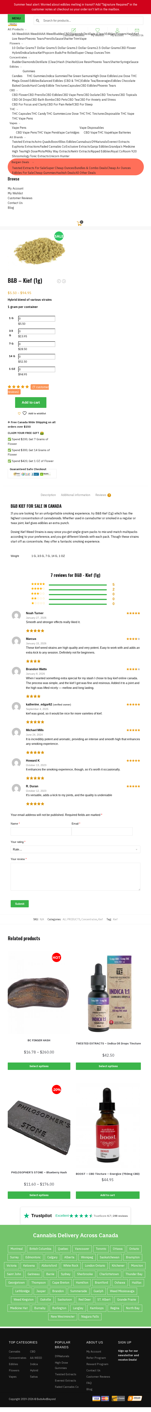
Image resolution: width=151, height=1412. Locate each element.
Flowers (14, 1370)
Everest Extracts (65, 1380)
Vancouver (82, 1249)
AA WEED (36, 1358)
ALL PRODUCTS (71, 919)
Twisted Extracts (65, 1374)
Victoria (12, 1265)
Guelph (98, 1291)
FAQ (89, 1383)
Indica (34, 1364)
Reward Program (97, 1364)
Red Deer (84, 1299)
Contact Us (137, 35)
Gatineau (34, 1274)
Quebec (63, 1249)
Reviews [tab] (100, 495)
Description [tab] (48, 495)
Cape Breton (60, 1282)
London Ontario (95, 1265)
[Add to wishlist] (9, 954)
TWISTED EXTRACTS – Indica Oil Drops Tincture (108, 1043)
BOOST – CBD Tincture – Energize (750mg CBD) (108, 1174)
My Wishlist (97, 35)
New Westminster (63, 1316)
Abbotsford (49, 1265)
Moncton (137, 1265)
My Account (15, 188)
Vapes (13, 1376)
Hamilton (82, 1282)
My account (117, 35)
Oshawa (120, 1282)
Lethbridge (22, 1291)
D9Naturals (62, 1356)
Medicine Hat (19, 1308)
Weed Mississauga (122, 1291)
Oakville (45, 1299)
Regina (114, 1308)
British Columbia (40, 1249)
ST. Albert (103, 1299)
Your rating (18, 841)
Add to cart (31, 402)
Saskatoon (65, 1299)
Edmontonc (33, 1257)
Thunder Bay (134, 1274)
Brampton (133, 1257)
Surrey (14, 1257)
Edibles (13, 1364)
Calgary (52, 1257)
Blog (11, 207)
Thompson (38, 1282)
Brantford (101, 1282)
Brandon (58, 1291)
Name (15, 823)
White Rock (70, 1265)
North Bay (133, 1308)
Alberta (69, 1257)
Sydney (66, 1274)
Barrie (50, 1274)
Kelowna (29, 1265)
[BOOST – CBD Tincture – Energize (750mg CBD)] (108, 1125)
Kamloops (97, 1308)
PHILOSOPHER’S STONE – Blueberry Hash (39, 1172)
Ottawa (118, 1249)
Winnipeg (87, 1257)
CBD (32, 1351)
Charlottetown (109, 1274)
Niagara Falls (90, 1316)
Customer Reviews (73, 35)
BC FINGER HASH (39, 1040)
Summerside (78, 1291)
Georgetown (16, 1282)
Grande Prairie (126, 1299)
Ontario (134, 1249)
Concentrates (89, 919)
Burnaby (40, 1308)
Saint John (14, 1274)
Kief (100, 919)
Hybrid (34, 1370)
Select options (39, 1066)
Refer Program (96, 1358)
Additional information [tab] (75, 495)
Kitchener (118, 1265)
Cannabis (14, 1351)
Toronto (101, 1249)
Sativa (34, 1376)
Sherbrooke (85, 1274)
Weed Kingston (24, 1299)
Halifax (136, 1282)
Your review (19, 859)
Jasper (41, 1291)
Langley (78, 1308)
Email (76, 823)
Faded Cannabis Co (67, 1387)
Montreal (16, 1249)
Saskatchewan (109, 1257)
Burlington (59, 1308)
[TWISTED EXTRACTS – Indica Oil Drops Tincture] (108, 994)
